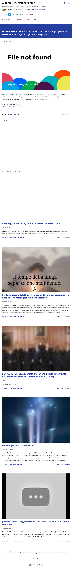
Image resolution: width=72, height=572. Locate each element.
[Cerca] (65, 3)
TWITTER (14, 14)
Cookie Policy (36, 558)
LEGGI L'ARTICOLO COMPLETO (11, 107)
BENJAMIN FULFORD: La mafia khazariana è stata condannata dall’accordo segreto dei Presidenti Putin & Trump (34, 375)
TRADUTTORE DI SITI (40, 9)
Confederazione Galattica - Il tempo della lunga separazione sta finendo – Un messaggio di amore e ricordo (35, 296)
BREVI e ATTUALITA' (23, 19)
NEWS (35, 19)
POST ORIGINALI (7, 19)
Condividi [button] (64, 114)
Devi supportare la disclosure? (18, 445)
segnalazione (14, 114)
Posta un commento (17, 238)
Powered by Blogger (37, 565)
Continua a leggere (63, 238)
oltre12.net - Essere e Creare (18, 3)
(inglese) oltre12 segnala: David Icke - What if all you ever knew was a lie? (35, 523)
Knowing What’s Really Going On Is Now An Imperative (31, 223)
